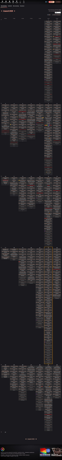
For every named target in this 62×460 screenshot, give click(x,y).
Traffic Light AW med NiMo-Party (40, 126)
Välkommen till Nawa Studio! (57, 185)
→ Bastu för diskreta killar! (57, 115)
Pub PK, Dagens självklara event (14, 129)
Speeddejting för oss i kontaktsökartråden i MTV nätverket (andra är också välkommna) (5, 122)
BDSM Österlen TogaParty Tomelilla (48, 394)
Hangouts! (14, 180)
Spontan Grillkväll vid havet (31, 185)
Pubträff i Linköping (40, 190)
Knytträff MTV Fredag (39, 120)
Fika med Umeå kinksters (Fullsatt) (14, 368)
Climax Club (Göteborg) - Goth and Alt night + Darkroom (48, 153)
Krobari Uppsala (48, 302)
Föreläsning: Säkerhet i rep (40, 371)
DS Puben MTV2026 (31, 116)
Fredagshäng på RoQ (39, 307)
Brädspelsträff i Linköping (14, 182)
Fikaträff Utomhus (14, 134)
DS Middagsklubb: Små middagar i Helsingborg (48, 312)
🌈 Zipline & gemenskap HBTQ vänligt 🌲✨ (57, 266)
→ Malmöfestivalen (48, 112)
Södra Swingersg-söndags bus (57, 215)
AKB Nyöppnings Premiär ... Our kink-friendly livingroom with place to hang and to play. (31, 121)
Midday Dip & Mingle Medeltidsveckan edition (23, 111)
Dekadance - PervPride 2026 (48, 64)
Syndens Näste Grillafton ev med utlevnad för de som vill (48, 315)
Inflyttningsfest (48, 317)
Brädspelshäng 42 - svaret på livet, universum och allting (57, 284)
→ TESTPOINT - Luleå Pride (48, 259)
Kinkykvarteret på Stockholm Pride (48, 46)
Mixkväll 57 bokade (48, 243)
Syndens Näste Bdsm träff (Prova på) (48, 404)
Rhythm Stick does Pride (48, 200)
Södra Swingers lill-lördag (22, 208)
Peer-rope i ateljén (23, 198)
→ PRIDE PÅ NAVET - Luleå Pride (48, 249)
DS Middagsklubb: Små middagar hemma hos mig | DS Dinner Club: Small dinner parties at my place (48, 145)
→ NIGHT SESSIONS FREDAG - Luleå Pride (48, 256)
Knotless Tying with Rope (23, 259)
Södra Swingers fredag (39, 129)
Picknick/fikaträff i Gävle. (31, 124)
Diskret (8, 456)
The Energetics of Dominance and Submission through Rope (48, 371)
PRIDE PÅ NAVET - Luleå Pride (23, 251)
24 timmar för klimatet (48, 294)
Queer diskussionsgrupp (40, 274)
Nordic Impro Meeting (48, 261)
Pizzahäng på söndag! (57, 51)
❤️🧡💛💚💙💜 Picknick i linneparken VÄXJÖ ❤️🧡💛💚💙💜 (48, 125)
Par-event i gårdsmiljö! (22, 114)
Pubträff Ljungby (40, 299)
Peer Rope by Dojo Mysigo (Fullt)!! (40, 287)
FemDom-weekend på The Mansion (40, 368)
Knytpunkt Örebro (57, 287)
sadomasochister (4, 453)
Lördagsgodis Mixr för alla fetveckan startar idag (48, 84)
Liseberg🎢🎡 (48, 120)
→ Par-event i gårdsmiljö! (31, 111)
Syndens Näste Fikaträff (31, 119)
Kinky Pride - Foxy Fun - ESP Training (48, 99)
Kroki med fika (48, 44)
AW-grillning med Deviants (23, 119)
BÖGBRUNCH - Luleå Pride (48, 274)
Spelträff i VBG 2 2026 (48, 299)
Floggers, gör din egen (57, 371)
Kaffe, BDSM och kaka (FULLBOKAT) (48, 210)
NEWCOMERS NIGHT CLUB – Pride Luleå (48, 337)
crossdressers (31, 452)
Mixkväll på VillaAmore (48, 238)
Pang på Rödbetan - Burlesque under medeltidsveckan (23, 124)
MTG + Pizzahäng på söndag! (57, 135)
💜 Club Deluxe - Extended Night (48, 79)
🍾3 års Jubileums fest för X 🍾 (48, 426)
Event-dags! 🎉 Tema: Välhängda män (48, 177)
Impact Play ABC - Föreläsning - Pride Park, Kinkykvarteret (48, 54)
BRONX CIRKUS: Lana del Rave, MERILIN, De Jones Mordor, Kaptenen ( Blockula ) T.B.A (48, 155)
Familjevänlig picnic (48, 130)
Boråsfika (5, 117)
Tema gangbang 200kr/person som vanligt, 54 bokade (23, 138)
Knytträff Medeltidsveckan (5, 115)
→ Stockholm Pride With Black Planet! (48, 31)
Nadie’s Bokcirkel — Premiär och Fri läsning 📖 (31, 381)
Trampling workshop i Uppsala (57, 386)
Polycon (22, 373)
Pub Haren (40, 185)
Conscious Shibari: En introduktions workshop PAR (57, 376)
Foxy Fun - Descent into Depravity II (48, 344)
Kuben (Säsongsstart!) (14, 386)
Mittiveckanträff (22, 269)
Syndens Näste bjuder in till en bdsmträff (48, 59)
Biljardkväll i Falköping (48, 391)
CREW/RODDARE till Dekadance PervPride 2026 (48, 36)
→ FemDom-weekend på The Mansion (48, 368)
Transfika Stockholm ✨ (14, 116)
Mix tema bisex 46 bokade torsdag (40, 326)
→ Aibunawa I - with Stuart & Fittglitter (57, 177)
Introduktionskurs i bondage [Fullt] (57, 205)
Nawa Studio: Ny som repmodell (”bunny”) (57, 373)
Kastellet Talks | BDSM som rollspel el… (5, 254)
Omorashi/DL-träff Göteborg (23, 266)
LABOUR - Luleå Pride (31, 279)
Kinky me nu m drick (48, 117)
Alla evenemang (4, 5)
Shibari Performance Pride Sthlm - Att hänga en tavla (48, 69)
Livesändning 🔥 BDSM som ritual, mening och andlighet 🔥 (48, 386)
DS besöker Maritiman (31, 256)
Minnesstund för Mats (57, 125)
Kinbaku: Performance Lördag (48, 322)
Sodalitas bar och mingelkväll (40, 294)
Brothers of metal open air (48, 284)
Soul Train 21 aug (40, 292)
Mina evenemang (16, 5)
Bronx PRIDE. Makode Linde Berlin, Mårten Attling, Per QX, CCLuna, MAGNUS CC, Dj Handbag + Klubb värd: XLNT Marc (48, 74)
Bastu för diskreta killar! (48, 132)
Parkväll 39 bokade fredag (48, 96)
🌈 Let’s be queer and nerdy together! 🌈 (57, 36)
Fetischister (27, 452)
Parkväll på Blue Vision (48, 89)
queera (11, 453)
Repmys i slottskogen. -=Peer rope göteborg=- (48, 49)
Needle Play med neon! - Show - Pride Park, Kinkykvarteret (48, 77)
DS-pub (40, 289)
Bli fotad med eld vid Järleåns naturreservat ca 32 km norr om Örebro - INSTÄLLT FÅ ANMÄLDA (57, 190)
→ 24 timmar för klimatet (57, 259)
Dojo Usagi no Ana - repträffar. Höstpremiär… (5, 371)
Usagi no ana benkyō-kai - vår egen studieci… (5, 257)
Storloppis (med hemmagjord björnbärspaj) (48, 190)
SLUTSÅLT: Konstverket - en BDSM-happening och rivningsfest (48, 327)
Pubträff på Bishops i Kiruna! (48, 320)
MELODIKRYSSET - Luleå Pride (48, 264)
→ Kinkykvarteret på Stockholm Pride (57, 31)
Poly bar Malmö (14, 121)
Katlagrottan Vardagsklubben (23, 391)
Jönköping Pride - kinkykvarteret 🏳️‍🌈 (48, 297)
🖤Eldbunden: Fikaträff (48, 208)
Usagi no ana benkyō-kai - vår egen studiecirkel (5, 120)
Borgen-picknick (57, 203)
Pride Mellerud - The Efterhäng (57, 294)
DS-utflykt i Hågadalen (57, 117)
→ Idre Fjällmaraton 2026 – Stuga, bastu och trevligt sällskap (48, 254)
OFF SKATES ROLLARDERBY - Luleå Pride (48, 289)
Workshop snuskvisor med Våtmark (14, 119)
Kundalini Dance (40, 373)
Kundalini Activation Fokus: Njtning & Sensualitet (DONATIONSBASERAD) (57, 208)
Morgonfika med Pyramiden (31, 180)
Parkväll (40, 408)
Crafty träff (48, 122)
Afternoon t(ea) (39, 269)
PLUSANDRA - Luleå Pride (48, 287)
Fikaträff (57, 210)
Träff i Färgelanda (31, 182)
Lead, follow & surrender (48, 203)
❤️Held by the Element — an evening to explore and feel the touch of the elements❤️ (23, 261)
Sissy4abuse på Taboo (57, 55)
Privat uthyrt (48, 115)
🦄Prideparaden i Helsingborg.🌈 (48, 127)
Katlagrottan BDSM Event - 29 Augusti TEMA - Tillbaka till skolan (48, 406)
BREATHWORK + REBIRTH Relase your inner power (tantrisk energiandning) (57, 132)
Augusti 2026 (8, 11)
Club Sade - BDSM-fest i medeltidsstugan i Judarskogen (48, 414)
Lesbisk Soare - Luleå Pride (48, 334)
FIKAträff (48, 198)
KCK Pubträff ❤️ (40, 386)
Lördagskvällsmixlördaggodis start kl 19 (48, 167)
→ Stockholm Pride (48, 21)
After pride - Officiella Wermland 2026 (48, 411)
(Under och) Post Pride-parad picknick (48, 41)
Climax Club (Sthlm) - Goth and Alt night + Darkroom (40, 391)
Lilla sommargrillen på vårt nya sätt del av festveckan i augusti (57, 58)
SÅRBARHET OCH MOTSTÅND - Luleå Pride (40, 261)
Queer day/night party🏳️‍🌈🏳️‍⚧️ (48, 140)
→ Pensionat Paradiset (48, 23)
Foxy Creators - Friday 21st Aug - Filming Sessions (40, 317)
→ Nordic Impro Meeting (57, 254)
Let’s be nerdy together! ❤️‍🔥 (57, 271)
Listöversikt (10, 5)
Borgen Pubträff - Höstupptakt (31, 376)
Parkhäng (48, 215)
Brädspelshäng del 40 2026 (57, 122)
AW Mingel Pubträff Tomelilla (40, 115)
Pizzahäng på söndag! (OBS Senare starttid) (57, 213)
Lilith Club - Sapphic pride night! (48, 61)
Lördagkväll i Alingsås (48, 150)
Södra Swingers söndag (56, 60)
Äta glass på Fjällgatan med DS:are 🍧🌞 (57, 130)
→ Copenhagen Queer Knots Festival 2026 (48, 28)
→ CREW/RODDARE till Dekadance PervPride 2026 (57, 28)
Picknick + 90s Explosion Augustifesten (40, 182)
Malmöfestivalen (40, 112)
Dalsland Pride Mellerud (57, 279)
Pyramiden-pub (14, 253)
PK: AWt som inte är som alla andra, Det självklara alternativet (14, 376)
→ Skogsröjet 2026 (48, 26)
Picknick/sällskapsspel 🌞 (57, 46)
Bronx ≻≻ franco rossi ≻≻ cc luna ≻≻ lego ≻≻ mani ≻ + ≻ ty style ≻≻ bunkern (48, 339)
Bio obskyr (5, 376)
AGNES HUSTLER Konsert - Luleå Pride (48, 307)
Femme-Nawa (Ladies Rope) (14, 371)
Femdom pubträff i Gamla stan (31, 266)
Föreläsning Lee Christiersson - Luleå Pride (23, 254)
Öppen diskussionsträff (5, 251)
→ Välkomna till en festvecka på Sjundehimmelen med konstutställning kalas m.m (57, 54)
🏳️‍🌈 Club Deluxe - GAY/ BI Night (48, 159)
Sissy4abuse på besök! (39, 396)
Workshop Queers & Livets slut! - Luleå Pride (40, 259)
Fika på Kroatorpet (48, 51)
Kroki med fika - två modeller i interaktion (48, 381)
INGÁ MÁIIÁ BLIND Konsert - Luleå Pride (40, 271)
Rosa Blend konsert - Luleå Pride (48, 325)
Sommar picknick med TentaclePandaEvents (31, 195)
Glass (48, 396)
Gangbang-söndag (57, 297)
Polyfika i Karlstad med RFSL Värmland (14, 185)
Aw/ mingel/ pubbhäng (40, 266)
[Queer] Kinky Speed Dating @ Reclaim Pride (40, 312)
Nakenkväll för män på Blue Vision (31, 136)
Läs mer (23, 453)
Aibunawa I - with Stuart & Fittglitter (48, 182)
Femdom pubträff (23, 264)
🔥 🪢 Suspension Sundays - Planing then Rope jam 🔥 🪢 (57, 49)
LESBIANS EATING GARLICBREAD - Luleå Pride (48, 282)
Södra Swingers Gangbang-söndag (57, 396)
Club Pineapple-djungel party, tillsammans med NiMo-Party (48, 164)
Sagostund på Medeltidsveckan (48, 135)
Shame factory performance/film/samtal (40, 284)
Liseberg (48, 185)
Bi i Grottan (48, 180)
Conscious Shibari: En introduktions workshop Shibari (48, 376)
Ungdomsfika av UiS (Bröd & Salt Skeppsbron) (23, 185)
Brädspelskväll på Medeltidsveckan (31, 129)
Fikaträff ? (5, 125)
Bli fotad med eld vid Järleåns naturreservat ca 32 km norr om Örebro (57, 269)
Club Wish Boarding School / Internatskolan (31, 371)
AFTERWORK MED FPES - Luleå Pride (40, 279)
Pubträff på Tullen (23, 190)
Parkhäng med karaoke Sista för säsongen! (23, 274)
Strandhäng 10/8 (5, 180)
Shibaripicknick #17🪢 (57, 200)
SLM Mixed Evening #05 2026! (40, 406)
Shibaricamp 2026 (5, 107)
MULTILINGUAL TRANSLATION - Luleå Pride (48, 266)
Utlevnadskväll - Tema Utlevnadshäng (23, 386)
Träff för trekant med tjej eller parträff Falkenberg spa (48, 330)
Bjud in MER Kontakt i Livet (23, 203)
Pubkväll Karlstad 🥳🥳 (40, 117)
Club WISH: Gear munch (40, 195)
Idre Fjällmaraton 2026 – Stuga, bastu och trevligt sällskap (40, 254)
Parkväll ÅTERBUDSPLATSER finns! (48, 361)
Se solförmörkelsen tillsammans (23, 182)
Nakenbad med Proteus (48, 195)
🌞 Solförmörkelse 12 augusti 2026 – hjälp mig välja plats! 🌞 (23, 180)
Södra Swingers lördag (48, 169)
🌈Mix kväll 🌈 (48, 172)
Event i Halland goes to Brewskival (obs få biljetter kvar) (48, 373)
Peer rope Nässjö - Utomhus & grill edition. (48, 205)
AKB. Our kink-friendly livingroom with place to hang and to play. (31, 200)
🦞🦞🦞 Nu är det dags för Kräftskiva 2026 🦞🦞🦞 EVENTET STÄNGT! (48, 218)
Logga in (51, 1)
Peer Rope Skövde (57, 381)
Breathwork (5, 182)
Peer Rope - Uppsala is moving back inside (57, 195)
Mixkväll (48, 429)
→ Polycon (31, 366)
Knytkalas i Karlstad (22, 256)
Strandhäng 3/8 (5, 112)
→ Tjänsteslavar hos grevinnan (57, 182)
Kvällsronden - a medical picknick (57, 44)
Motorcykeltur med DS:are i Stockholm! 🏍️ (57, 120)
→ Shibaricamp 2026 (14, 107)
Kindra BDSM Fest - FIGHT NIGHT (48, 399)
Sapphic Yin (48, 269)
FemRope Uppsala (5, 127)
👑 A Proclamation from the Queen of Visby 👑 (14, 124)
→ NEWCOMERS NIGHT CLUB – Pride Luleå (57, 264)
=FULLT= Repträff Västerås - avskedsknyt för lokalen (23, 195)
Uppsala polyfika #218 (31, 274)
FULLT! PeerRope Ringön (14, 251)
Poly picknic (14, 111)
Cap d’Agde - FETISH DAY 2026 (31, 114)
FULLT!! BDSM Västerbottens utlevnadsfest (48, 401)
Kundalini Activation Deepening (31, 203)
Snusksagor (14, 139)
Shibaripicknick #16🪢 (57, 127)
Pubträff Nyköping (40, 381)
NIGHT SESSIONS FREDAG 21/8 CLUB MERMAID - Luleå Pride (40, 315)
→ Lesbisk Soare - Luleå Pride (57, 261)
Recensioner (22, 5)
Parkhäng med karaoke (22, 121)
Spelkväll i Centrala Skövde (48, 223)
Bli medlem (58, 1)
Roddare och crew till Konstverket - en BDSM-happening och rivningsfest (48, 279)
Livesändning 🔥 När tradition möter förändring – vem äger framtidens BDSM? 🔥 (48, 213)
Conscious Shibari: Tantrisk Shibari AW (40, 180)
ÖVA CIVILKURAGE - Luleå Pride (31, 261)
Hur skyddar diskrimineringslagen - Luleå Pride (40, 256)
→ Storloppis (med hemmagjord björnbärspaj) (57, 180)
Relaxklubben (23, 284)
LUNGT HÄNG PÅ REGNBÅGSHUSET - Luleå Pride (48, 292)
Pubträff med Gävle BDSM (40, 376)
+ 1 (56, 63)
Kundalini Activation (57, 41)
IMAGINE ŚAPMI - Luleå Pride (31, 259)
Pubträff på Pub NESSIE (23, 116)
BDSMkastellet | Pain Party (48, 56)
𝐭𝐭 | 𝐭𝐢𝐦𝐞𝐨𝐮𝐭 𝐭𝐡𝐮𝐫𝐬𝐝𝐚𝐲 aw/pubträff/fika (31, 190)
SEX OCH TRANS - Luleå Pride (31, 254)
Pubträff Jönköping (48, 409)
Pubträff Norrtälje (14, 137)
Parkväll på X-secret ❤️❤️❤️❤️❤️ (48, 94)
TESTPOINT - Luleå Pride (40, 302)
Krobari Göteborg (22, 381)
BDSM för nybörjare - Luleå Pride (40, 264)
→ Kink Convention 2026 (40, 251)
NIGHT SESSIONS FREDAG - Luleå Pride (40, 297)
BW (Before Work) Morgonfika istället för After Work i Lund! (23, 368)
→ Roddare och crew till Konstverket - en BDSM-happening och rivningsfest (57, 256)
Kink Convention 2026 (31, 251)
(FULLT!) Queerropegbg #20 (31, 264)
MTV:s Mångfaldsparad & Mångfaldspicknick (14, 114)
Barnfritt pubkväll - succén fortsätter (57, 394)
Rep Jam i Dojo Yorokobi (57, 198)
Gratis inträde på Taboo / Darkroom (14, 143)
